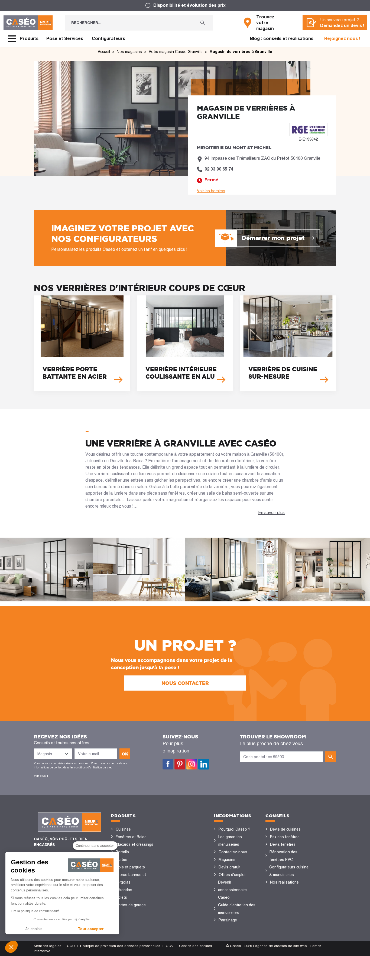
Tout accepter (90, 929)
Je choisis (33, 929)
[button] (11, 946)
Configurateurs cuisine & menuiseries (289, 871)
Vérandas (124, 890)
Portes (121, 859)
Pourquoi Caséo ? (234, 829)
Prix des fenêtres (285, 837)
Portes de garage (131, 905)
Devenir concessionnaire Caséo (232, 890)
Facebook (168, 764)
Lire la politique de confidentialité (35, 911)
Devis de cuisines (285, 829)
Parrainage (228, 920)
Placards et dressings (134, 844)
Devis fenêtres (283, 844)
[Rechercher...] (203, 23)
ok (125, 754)
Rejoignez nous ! (342, 38)
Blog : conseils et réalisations (281, 38)
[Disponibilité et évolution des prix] (185, 5)
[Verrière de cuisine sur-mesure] (288, 343)
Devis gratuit (230, 867)
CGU (71, 946)
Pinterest (179, 764)
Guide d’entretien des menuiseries (236, 909)
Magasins (227, 859)
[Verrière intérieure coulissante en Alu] (185, 343)
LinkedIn (203, 764)
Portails (122, 852)
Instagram (191, 764)
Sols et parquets (130, 867)
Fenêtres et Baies (131, 837)
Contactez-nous (233, 852)
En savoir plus (271, 512)
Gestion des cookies (195, 946)
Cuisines (123, 829)
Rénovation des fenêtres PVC (283, 856)
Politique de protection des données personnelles (120, 946)
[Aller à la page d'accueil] (28, 22)
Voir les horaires (211, 191)
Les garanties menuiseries (230, 841)
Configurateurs (108, 38)
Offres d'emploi (232, 874)
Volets (121, 897)
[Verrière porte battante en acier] (82, 343)
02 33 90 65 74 (219, 169)
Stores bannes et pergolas (130, 878)
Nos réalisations (284, 882)
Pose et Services (64, 38)
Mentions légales (47, 946)
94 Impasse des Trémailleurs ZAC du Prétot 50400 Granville (262, 158)
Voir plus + (41, 775)
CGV (170, 946)
